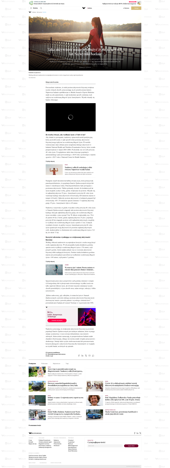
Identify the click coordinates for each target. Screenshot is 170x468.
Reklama (56, 440)
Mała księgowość (73, 445)
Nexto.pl (70, 444)
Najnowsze (56, 363)
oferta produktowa (56, 462)
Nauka (44, 12)
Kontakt (31, 442)
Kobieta (34, 12)
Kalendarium (43, 462)
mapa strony (32, 462)
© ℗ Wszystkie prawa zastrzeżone (55, 354)
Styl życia (39, 12)
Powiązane (32, 363)
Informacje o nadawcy (45, 445)
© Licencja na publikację (53, 352)
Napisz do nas (32, 444)
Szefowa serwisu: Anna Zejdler (37, 455)
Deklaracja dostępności (45, 447)
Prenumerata (57, 444)
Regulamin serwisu (44, 444)
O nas (30, 440)
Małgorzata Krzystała (52, 82)
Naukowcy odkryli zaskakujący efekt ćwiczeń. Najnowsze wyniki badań (78, 168)
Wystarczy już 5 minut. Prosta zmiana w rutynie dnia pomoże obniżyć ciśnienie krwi (79, 269)
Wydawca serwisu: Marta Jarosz (38, 457)
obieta (89, 8)
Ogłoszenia (57, 442)
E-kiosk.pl (70, 440)
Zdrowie (67, 264)
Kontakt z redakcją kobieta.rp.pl (37, 459)
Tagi (67, 363)
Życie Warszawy (72, 451)
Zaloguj (136, 8)
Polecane (44, 363)
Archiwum (57, 445)
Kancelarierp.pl (72, 447)
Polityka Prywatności (44, 440)
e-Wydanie (126, 8)
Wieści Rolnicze (72, 449)
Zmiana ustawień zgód (45, 442)
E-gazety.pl (71, 442)
